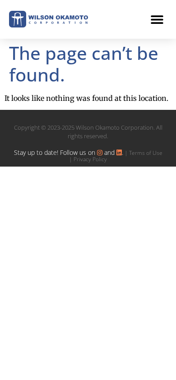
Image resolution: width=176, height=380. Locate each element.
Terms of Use (145, 153)
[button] (157, 19)
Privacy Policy (90, 159)
